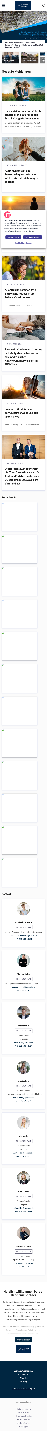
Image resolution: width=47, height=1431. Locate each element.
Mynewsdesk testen (23, 1416)
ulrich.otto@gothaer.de (23, 1042)
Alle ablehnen (13, 237)
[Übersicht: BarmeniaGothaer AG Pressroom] (23, 5)
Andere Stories (23, 1423)
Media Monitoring (23, 1409)
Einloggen (23, 1426)
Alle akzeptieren (32, 237)
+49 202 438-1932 (23, 1156)
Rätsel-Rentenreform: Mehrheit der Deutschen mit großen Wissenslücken (9, 60)
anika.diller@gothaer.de (23, 1208)
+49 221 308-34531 (23, 939)
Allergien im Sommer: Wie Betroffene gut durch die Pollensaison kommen (20, 293)
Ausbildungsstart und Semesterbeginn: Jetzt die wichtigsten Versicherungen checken (21, 176)
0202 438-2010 (23, 1266)
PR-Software (23, 1412)
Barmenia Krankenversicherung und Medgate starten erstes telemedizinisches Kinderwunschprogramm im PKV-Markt (23, 357)
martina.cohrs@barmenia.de (23, 987)
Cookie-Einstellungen (23, 243)
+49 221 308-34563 (23, 1211)
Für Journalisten (23, 1419)
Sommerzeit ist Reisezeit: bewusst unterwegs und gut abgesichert (21, 412)
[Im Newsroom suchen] (44, 5)
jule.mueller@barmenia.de (23, 1153)
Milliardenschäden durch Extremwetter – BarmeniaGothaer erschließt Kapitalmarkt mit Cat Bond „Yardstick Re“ (24, 45)
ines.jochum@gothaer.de (23, 1097)
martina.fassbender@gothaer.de (23, 935)
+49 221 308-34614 (23, 1046)
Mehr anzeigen (23, 1339)
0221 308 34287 (23, 1101)
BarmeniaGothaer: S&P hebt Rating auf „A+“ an (29, 60)
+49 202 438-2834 (23, 990)
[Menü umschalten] (3, 5)
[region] (23, 229)
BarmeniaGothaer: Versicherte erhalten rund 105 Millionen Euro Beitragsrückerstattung (23, 114)
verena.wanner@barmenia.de (23, 1263)
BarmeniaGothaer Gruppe (23, 1388)
